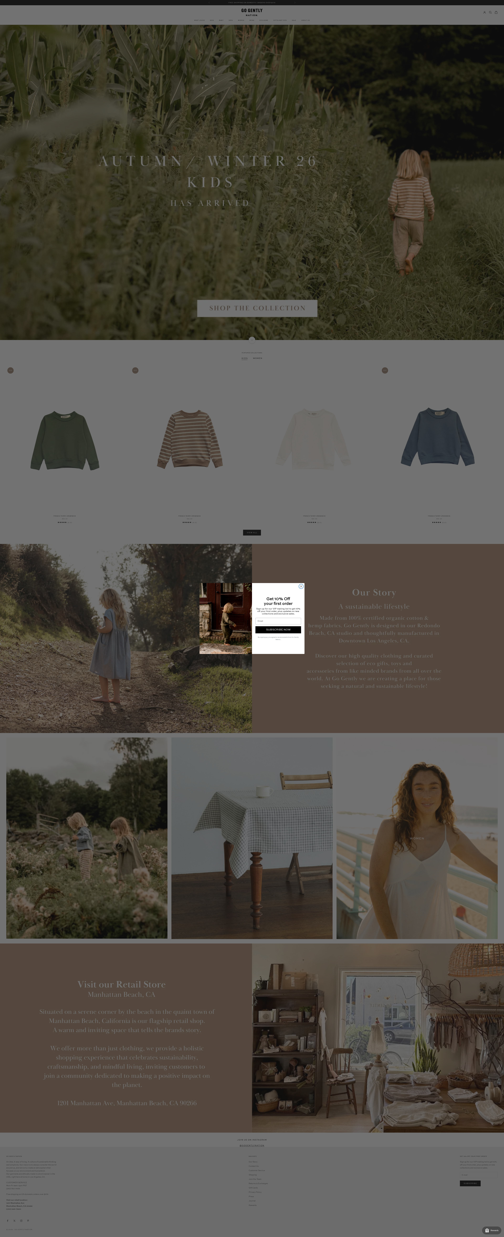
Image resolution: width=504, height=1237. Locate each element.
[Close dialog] (301, 586)
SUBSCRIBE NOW (278, 629)
